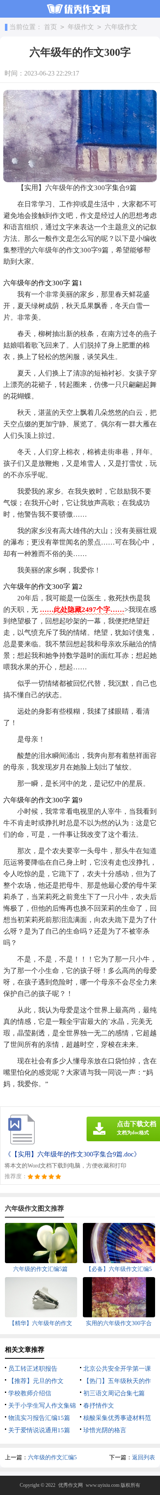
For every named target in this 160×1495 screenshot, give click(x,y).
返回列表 (143, 1457)
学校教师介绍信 (29, 1393)
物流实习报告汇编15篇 (39, 1418)
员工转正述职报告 (32, 1368)
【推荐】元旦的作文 (36, 1381)
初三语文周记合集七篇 (114, 1393)
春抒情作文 (98, 1405)
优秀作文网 (70, 1485)
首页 (50, 26)
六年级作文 (121, 26)
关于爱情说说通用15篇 (39, 1430)
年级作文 (81, 26)
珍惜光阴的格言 (104, 1430)
